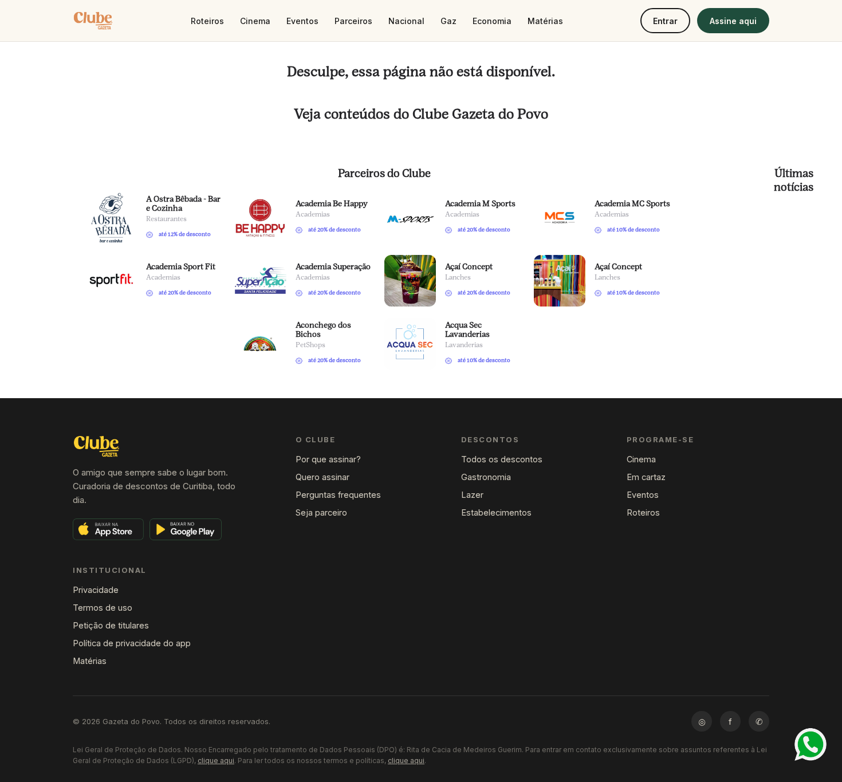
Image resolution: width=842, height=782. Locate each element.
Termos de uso (102, 607)
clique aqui (216, 760)
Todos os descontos (501, 459)
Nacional (406, 21)
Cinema (255, 21)
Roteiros (207, 21)
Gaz (448, 21)
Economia (492, 21)
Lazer (472, 495)
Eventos (302, 21)
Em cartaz (646, 477)
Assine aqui (733, 21)
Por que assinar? (328, 459)
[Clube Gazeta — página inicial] (93, 20)
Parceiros (353, 21)
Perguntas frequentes (338, 495)
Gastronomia (486, 477)
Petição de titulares (111, 625)
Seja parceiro (321, 512)
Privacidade (96, 590)
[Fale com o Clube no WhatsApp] (810, 744)
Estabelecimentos (496, 512)
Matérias (545, 21)
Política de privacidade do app (132, 643)
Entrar (665, 21)
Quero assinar (322, 477)
